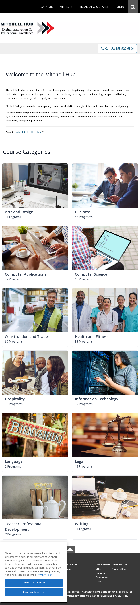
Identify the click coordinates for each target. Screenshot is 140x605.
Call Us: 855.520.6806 (117, 48)
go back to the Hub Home (28, 132)
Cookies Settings (33, 592)
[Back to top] (70, 566)
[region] (33, 572)
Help (98, 581)
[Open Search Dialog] (133, 6)
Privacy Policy (120, 595)
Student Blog (119, 569)
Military (100, 569)
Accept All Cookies (33, 582)
